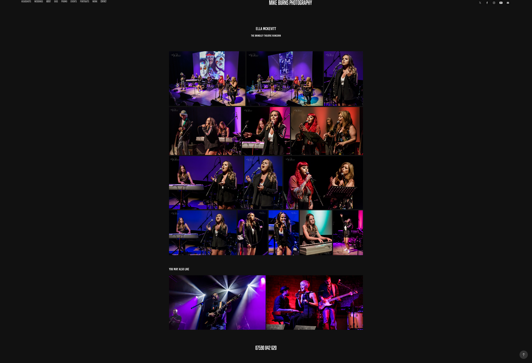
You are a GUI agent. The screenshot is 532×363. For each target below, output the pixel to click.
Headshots (26, 1)
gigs (56, 1)
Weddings (38, 1)
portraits (84, 1)
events (74, 1)
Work (94, 1)
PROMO (64, 1)
